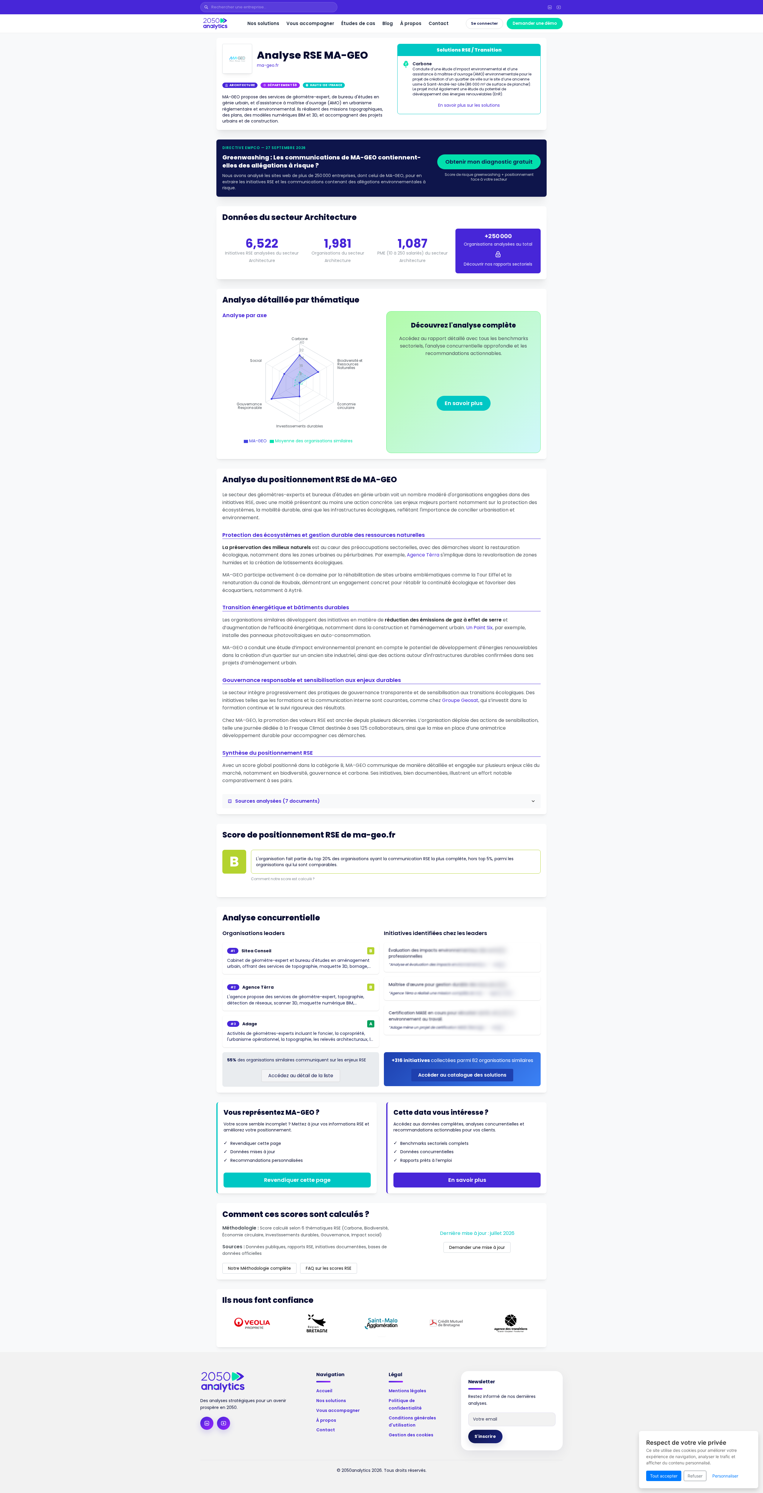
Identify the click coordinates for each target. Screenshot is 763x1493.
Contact (439, 23)
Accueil (324, 1391)
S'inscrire (485, 1436)
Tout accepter (663, 1475)
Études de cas (358, 23)
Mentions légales (407, 1391)
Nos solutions (263, 23)
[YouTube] (558, 7)
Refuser (695, 1475)
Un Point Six (479, 627)
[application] (299, 382)
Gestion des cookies (411, 1435)
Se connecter (484, 23)
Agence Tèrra (423, 554)
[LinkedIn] (549, 7)
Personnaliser (725, 1475)
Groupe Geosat (460, 700)
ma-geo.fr (268, 65)
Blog (387, 23)
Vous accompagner (310, 23)
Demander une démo (535, 23)
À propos (410, 23)
